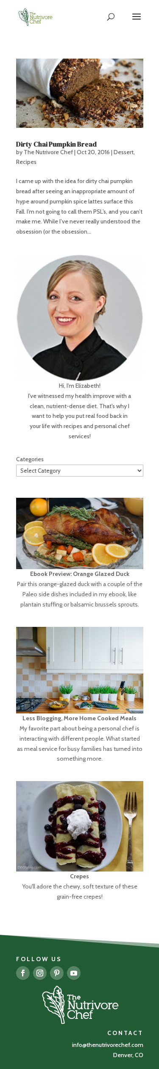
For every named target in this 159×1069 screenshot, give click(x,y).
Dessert (124, 152)
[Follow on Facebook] (23, 973)
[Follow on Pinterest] (57, 973)
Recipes (26, 162)
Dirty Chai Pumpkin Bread (56, 144)
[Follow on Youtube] (74, 973)
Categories (30, 459)
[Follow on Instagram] (40, 973)
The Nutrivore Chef (48, 152)
